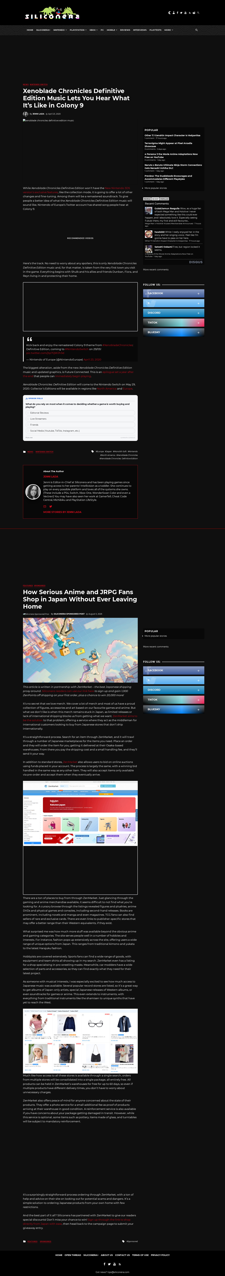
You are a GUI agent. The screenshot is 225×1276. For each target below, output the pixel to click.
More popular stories (156, 188)
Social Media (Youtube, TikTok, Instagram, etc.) (55, 430)
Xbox (93, 30)
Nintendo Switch (39, 85)
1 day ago (158, 256)
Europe (127, 388)
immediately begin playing (73, 376)
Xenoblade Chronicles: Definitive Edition (119, 458)
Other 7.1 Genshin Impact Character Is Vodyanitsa (172, 135)
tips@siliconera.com (118, 1272)
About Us (107, 1255)
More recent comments (156, 269)
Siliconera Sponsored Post (69, 614)
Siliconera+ (43, 30)
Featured (28, 586)
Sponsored (39, 586)
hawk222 (160, 232)
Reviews (125, 30)
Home (30, 30)
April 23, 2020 (92, 359)
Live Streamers (38, 418)
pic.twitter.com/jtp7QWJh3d (45, 353)
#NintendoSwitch (77, 349)
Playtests (155, 30)
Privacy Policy (160, 1255)
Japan (109, 451)
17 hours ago (194, 241)
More (167, 30)
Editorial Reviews (39, 412)
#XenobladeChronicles (118, 345)
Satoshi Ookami (163, 246)
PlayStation (77, 30)
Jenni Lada (38, 114)
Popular (164, 199)
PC (102, 30)
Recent (155, 199)
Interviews (139, 30)
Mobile (111, 30)
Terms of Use (140, 1255)
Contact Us (122, 1255)
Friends (34, 424)
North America (106, 388)
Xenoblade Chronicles (128, 455)
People (147, 199)
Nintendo (59, 30)
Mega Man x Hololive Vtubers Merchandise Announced (169, 223)
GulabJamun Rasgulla (167, 208)
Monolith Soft (120, 451)
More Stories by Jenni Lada (62, 512)
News (26, 85)
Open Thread (73, 1255)
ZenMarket (70, 762)
